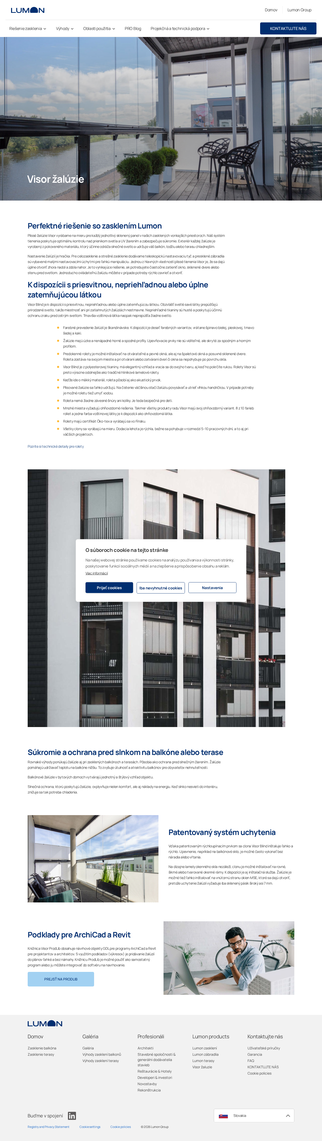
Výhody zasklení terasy (101, 1060)
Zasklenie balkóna (42, 1048)
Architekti (145, 1048)
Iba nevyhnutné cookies (160, 587)
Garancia (255, 1054)
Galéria (88, 1048)
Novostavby (147, 1083)
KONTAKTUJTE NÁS (288, 28)
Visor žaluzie (202, 1066)
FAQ (251, 1060)
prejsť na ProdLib (60, 979)
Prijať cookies (109, 587)
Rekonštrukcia (149, 1090)
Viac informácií (97, 573)
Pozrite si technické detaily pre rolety (56, 446)
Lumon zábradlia (205, 1054)
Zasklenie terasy (41, 1054)
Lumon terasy (203, 1060)
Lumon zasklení (204, 1048)
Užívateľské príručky (264, 1048)
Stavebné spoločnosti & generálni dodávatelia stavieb (157, 1059)
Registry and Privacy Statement (48, 1127)
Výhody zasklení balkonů (102, 1054)
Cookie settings (89, 1127)
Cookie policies (259, 1073)
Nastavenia (212, 587)
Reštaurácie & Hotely (155, 1071)
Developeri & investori (155, 1077)
